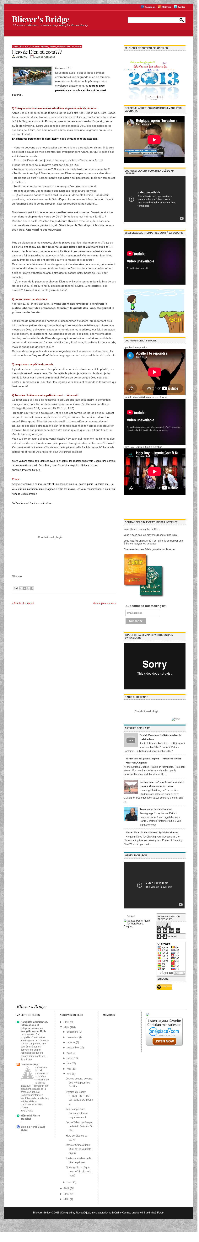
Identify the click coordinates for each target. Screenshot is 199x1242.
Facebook (150, 7)
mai (69, 1068)
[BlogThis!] (24, 588)
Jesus (52, 47)
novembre (73, 1037)
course (35, 47)
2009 (67, 1199)
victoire (77, 47)
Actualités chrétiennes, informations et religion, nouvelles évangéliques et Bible (34, 1026)
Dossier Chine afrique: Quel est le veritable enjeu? (78, 1148)
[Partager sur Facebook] (32, 588)
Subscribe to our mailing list (146, 606)
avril (69, 1074)
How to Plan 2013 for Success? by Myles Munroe (152, 832)
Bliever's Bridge (40, 19)
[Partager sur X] (28, 588)
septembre (73, 1047)
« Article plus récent (23, 603)
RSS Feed (166, 7)
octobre (71, 1042)
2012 (27, 47)
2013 (67, 1021)
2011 (67, 1188)
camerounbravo (30, 1064)
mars (70, 1182)
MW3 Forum (157, 1212)
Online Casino (122, 1212)
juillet (70, 1058)
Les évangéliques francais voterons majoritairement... (77, 1113)
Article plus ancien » (104, 603)
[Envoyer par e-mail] (21, 588)
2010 (67, 1193)
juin (69, 1063)
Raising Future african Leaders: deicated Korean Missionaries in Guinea (162, 784)
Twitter (181, 7)
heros (44, 47)
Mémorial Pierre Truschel (30, 1117)
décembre (73, 1031)
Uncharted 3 (138, 1212)
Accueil (131, 916)
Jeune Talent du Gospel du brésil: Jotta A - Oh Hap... (79, 1126)
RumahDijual (83, 1212)
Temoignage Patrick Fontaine (156, 809)
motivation (63, 47)
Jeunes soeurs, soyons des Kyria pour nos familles (79, 1082)
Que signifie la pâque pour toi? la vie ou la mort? (78, 1171)
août (70, 1053)
